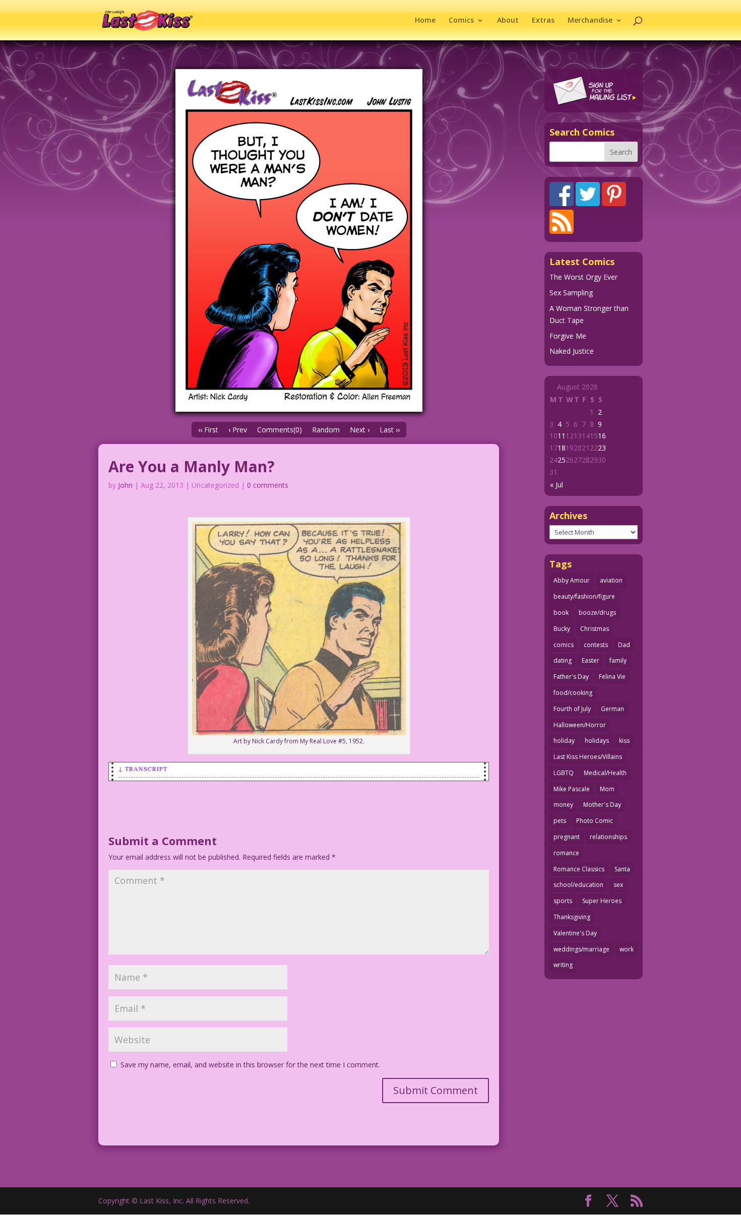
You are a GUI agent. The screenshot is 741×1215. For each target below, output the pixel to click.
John (125, 485)
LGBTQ (563, 773)
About (508, 21)
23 (602, 448)
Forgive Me (567, 336)
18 (562, 448)
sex (618, 884)
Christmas (594, 628)
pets (559, 820)
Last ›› (390, 429)
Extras (543, 21)
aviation (611, 580)
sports (562, 901)
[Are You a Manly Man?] (298, 240)
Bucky (561, 628)
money (563, 804)
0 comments (267, 485)
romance (566, 853)
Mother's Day (602, 804)
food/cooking (572, 692)
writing (563, 965)
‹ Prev (237, 429)
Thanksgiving (571, 917)
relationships (608, 837)
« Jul (556, 484)
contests (596, 645)
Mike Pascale (571, 789)
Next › (359, 429)
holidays (597, 740)
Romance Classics (578, 869)
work (627, 949)
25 (562, 460)
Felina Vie (612, 676)
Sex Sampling (571, 292)
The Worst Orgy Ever (583, 277)
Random (326, 429)
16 (602, 435)
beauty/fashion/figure (584, 596)
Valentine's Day (575, 933)
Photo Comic (594, 820)
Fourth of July (572, 709)
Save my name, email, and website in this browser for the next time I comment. (250, 1064)
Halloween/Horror (579, 725)
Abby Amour (571, 580)
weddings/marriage (581, 949)
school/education (578, 884)
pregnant (566, 837)
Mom (607, 789)
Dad (624, 645)
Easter (590, 660)
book (561, 612)
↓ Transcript (142, 768)
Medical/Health (605, 773)
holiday (564, 740)
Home (425, 21)
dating (562, 660)
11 (562, 435)
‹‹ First (208, 429)
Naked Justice (571, 351)
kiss (624, 740)
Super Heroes (602, 901)
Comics (461, 21)
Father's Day (571, 676)
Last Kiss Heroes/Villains (587, 756)
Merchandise (590, 21)
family (618, 660)
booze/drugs (597, 612)
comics (563, 645)
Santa (622, 869)
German (612, 709)
